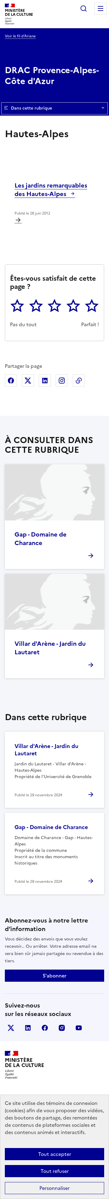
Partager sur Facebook (11, 380)
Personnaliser (54, 1188)
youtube (79, 1028)
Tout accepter (54, 1154)
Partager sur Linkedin (45, 380)
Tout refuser (55, 1171)
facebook (45, 1028)
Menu (100, 8)
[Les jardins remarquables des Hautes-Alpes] (18, 220)
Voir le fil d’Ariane (20, 36)
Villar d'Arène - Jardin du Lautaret (50, 648)
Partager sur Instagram (62, 380)
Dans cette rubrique (31, 108)
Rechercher (84, 8)
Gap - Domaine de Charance (41, 538)
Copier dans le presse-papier (79, 380)
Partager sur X (28, 380)
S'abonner (54, 975)
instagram (62, 1028)
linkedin (28, 1028)
